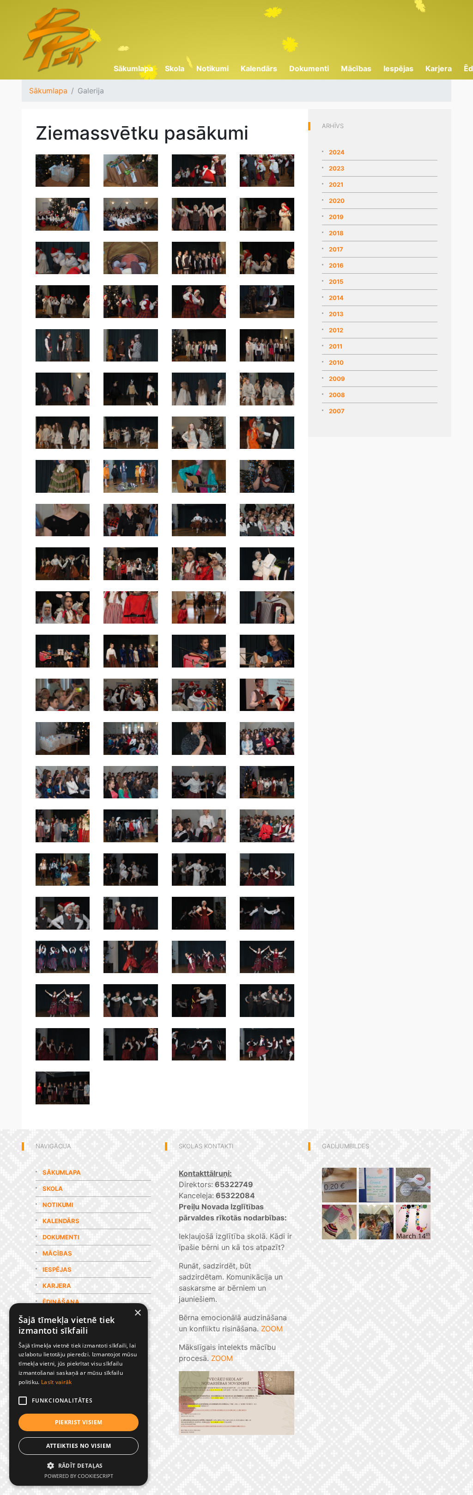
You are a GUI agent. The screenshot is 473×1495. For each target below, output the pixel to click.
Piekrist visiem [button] (79, 1422)
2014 (336, 297)
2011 (335, 346)
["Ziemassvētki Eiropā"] (376, 1184)
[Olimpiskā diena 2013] (413, 1184)
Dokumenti (309, 68)
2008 (337, 394)
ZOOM (272, 1328)
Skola (174, 68)
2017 (336, 249)
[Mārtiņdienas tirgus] (339, 1184)
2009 (337, 378)
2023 (337, 168)
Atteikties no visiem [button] (78, 1446)
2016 (336, 265)
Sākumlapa (133, 68)
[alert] (78, 1394)
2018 (336, 233)
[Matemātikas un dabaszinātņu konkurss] (413, 1220)
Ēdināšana (60, 1301)
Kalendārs (259, 68)
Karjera (438, 68)
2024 (337, 152)
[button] (78, 1465)
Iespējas (398, 68)
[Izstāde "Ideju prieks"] (339, 1220)
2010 (336, 362)
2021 (336, 184)
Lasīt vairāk (56, 1382)
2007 (337, 411)
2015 (336, 281)
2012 (336, 330)
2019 (336, 217)
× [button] (137, 1313)
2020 (337, 200)
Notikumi (212, 68)
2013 (336, 314)
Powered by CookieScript (78, 1475)
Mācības (356, 68)
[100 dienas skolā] (376, 1220)
